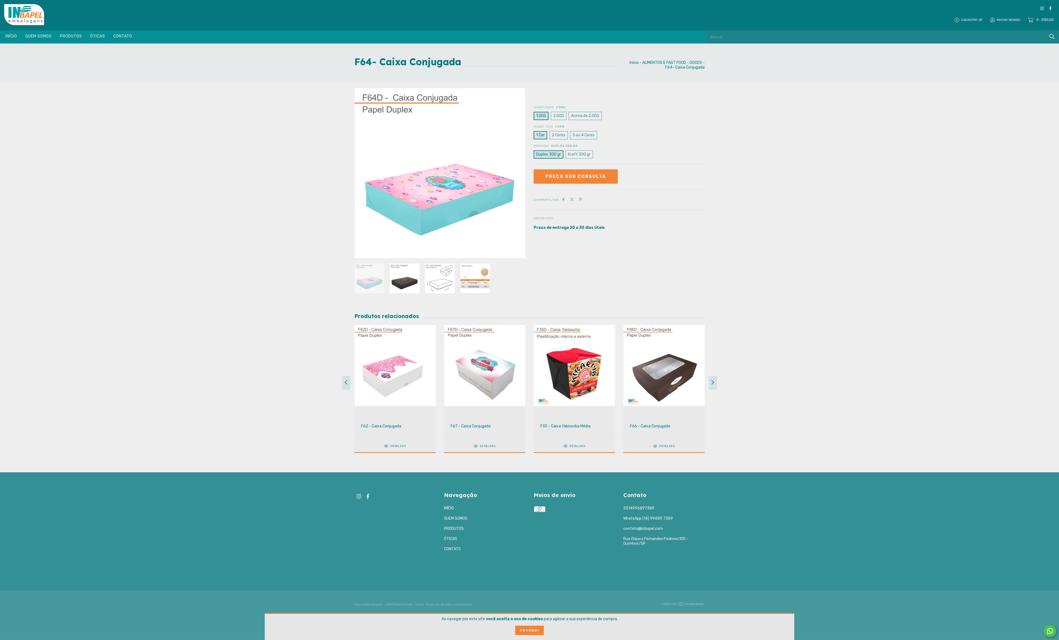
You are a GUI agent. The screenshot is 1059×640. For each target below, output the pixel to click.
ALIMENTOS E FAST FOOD (664, 62)
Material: (555, 146)
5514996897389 (638, 508)
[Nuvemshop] (682, 605)
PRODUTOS (71, 36)
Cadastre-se (972, 20)
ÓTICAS (97, 36)
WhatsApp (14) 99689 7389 (648, 518)
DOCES (696, 62)
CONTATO (122, 36)
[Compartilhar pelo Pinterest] (580, 199)
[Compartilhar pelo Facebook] (563, 199)
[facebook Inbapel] (1050, 8)
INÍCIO (11, 36)
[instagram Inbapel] (1042, 8)
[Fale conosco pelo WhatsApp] (1050, 631)
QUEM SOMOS (38, 36)
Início (634, 62)
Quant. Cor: (549, 126)
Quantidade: (549, 107)
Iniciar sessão (1008, 20)
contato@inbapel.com (643, 528)
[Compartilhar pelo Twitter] (572, 199)
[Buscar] (1052, 36)
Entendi (529, 630)
